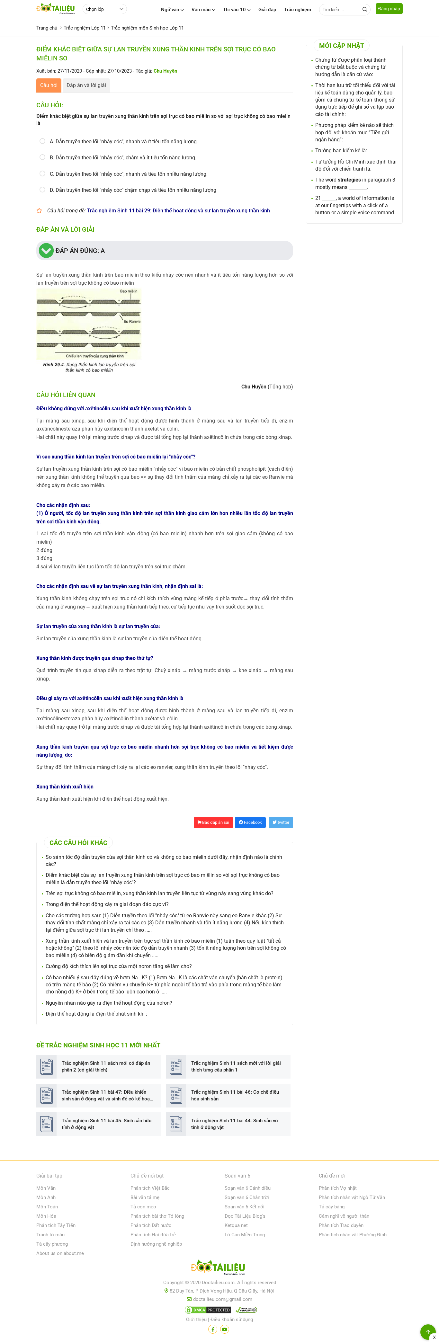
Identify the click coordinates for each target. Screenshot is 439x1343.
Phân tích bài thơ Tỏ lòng (157, 1216)
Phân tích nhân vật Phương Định (353, 1235)
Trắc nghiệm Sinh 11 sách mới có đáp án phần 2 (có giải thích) (106, 1066)
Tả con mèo (143, 1207)
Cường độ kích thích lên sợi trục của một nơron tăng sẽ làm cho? (119, 966)
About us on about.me (60, 1253)
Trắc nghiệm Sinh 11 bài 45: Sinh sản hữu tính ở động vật (106, 1124)
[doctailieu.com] (219, 1268)
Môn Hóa (46, 1216)
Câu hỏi (49, 85)
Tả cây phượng (52, 1244)
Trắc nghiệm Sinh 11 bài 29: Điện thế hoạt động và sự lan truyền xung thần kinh (178, 211)
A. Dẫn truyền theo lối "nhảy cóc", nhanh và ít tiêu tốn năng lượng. (124, 141)
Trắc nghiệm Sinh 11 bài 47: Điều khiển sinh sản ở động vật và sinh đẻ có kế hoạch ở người (108, 1095)
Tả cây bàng (332, 1207)
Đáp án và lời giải (86, 85)
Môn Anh (46, 1197)
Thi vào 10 (234, 10)
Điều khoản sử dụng (232, 1319)
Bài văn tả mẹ (144, 1197)
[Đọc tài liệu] (212, 1329)
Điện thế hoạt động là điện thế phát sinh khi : (96, 1014)
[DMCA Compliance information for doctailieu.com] (244, 1311)
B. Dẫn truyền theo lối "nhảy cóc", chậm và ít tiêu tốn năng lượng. (123, 158)
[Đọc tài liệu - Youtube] (224, 1329)
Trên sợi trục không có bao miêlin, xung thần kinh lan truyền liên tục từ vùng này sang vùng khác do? (159, 893)
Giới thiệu (196, 1319)
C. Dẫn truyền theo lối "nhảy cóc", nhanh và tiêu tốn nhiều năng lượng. (129, 174)
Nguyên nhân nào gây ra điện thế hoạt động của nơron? (109, 1003)
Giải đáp (267, 10)
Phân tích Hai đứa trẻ (153, 1235)
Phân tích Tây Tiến (56, 1225)
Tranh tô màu (50, 1235)
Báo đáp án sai (215, 822)
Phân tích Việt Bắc (150, 1188)
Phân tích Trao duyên (341, 1225)
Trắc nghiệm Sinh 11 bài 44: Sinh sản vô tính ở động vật (234, 1124)
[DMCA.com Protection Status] (207, 1311)
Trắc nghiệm (297, 10)
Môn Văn (46, 1188)
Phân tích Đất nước (150, 1225)
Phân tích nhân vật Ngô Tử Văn (352, 1197)
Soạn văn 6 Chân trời (247, 1197)
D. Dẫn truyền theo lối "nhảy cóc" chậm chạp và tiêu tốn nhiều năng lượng (133, 190)
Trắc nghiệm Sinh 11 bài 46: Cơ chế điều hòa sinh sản (235, 1095)
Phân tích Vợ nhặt (338, 1188)
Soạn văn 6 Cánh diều (248, 1188)
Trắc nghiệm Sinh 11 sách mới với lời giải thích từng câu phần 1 (236, 1066)
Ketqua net (236, 1225)
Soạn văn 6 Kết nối (244, 1207)
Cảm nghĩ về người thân (344, 1216)
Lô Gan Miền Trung (245, 1235)
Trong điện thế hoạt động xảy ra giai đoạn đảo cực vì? (107, 904)
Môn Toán (47, 1207)
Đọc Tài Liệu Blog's (245, 1216)
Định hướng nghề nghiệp (156, 1244)
